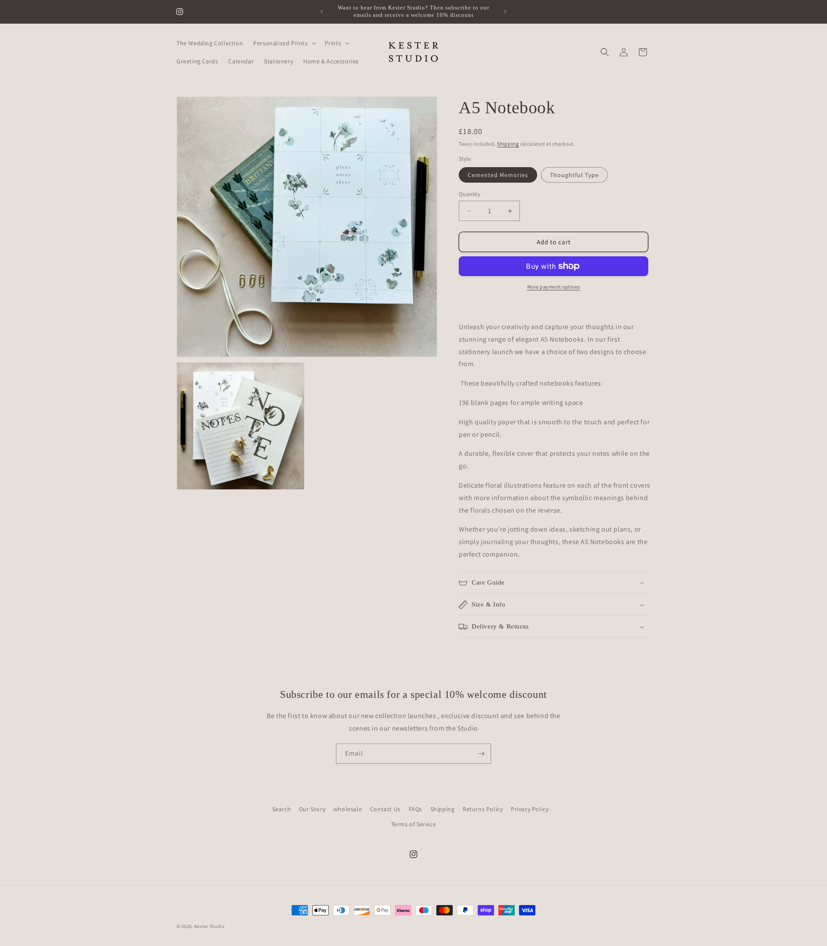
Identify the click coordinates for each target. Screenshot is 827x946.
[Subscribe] (481, 754)
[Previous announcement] (321, 11)
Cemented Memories (498, 175)
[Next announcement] (505, 11)
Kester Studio (209, 926)
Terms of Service (413, 824)
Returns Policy (483, 809)
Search (281, 809)
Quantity (469, 194)
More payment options (553, 286)
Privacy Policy (529, 809)
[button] (283, 43)
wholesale (347, 809)
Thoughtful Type (574, 175)
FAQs (415, 809)
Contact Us (385, 809)
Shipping (508, 143)
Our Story (312, 809)
